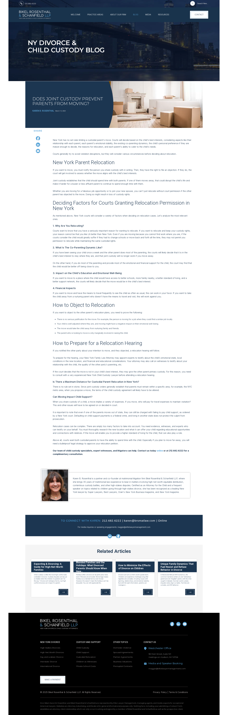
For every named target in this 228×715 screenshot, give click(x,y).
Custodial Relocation (86, 657)
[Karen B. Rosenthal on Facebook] (118, 536)
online (160, 450)
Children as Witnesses (86, 661)
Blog (135, 15)
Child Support (82, 652)
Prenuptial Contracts (122, 666)
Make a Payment (53, 679)
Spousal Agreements (123, 652)
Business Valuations (122, 661)
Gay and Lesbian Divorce (51, 657)
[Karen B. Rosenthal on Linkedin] (110, 536)
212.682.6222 (30, 4)
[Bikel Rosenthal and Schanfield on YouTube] (185, 624)
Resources (163, 15)
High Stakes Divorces (50, 648)
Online (162, 520)
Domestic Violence (122, 648)
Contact (199, 14)
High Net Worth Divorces (52, 652)
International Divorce (50, 666)
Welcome (75, 15)
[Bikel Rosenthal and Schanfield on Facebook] (172, 624)
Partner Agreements (123, 657)
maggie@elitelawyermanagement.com (134, 527)
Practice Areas (95, 15)
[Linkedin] (38, 145)
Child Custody (82, 648)
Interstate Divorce (48, 661)
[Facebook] (38, 138)
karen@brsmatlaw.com (139, 520)
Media (148, 15)
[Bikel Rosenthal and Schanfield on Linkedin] (178, 624)
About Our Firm (118, 15)
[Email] (38, 151)
